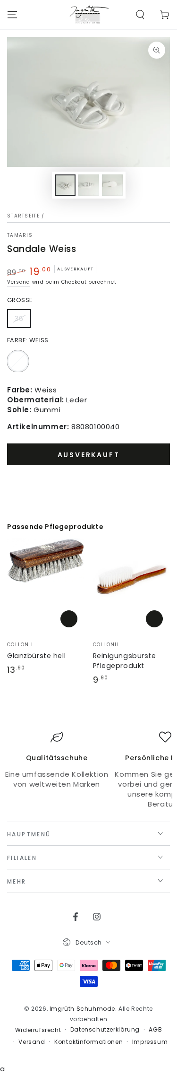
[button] (140, 15)
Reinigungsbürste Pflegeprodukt (124, 660)
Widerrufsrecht (38, 1030)
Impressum (150, 1042)
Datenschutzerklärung (105, 1029)
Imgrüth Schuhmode (82, 1009)
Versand (18, 282)
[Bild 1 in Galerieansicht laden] (65, 185)
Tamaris (20, 235)
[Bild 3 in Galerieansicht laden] (112, 185)
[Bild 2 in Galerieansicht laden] (88, 185)
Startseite (23, 215)
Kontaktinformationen (88, 1042)
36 (22, 321)
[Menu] (12, 15)
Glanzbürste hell (36, 655)
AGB (155, 1029)
